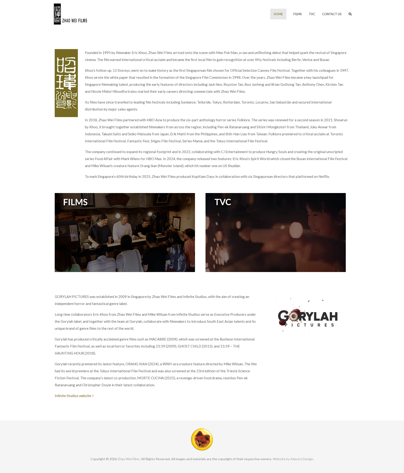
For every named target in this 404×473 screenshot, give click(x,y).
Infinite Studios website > (74, 396)
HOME (278, 14)
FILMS (297, 14)
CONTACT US (332, 14)
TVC (312, 14)
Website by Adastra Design (293, 459)
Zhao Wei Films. (129, 459)
